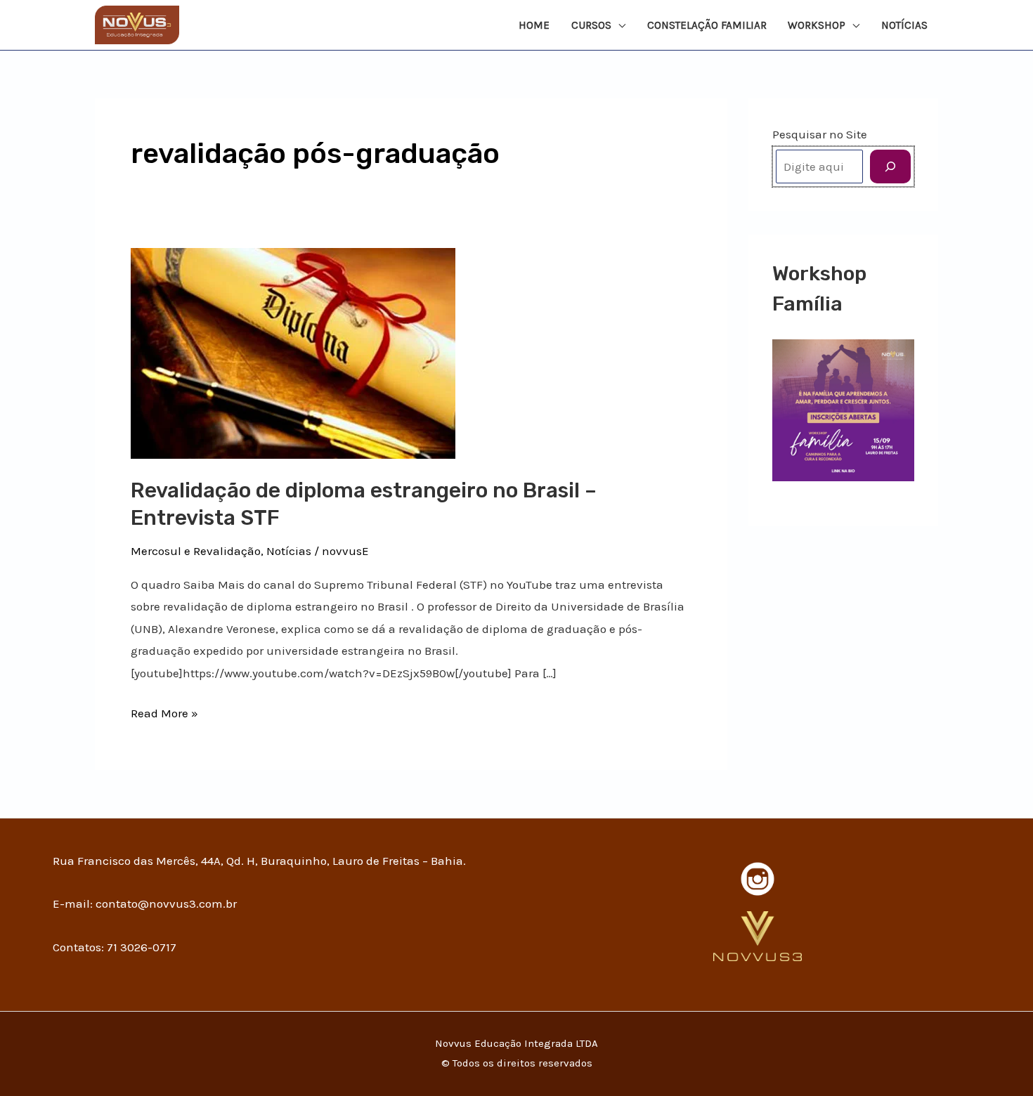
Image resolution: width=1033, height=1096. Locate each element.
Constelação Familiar (707, 25)
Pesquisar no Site (819, 134)
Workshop (816, 25)
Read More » (164, 711)
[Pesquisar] (890, 166)
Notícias (904, 25)
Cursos (591, 25)
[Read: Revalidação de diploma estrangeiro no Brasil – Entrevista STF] (293, 352)
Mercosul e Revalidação (196, 551)
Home (534, 25)
